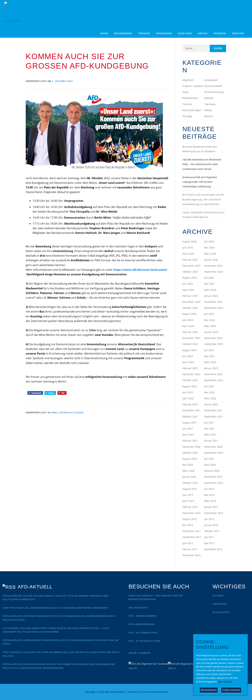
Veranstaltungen (71, 412)
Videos (208, 110)
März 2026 (210, 253)
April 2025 (188, 289)
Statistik (208, 98)
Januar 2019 (211, 506)
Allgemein (188, 80)
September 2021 (213, 416)
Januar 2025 (211, 295)
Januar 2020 (189, 476)
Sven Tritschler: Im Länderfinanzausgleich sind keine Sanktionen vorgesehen (55, 607)
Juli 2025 (209, 277)
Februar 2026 (190, 259)
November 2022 (213, 374)
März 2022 (210, 398)
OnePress (133, 691)
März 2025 (210, 289)
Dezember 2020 (191, 446)
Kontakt (238, 33)
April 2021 (188, 434)
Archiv (203, 33)
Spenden (220, 33)
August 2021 (189, 422)
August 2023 (189, 350)
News (54, 412)
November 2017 (191, 531)
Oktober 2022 (190, 380)
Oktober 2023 (190, 344)
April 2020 (210, 464)
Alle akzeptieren (209, 689)
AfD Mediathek (138, 607)
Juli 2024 (209, 313)
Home (104, 33)
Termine (144, 33)
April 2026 (188, 253)
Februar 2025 (190, 295)
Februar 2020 (211, 470)
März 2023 (210, 362)
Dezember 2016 (213, 549)
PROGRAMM (164, 33)
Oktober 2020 (190, 452)
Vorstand (185, 33)
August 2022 (189, 386)
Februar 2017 (190, 549)
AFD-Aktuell (35, 586)
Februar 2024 (190, 332)
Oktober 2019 (190, 482)
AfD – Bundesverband (143, 615)
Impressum (220, 603)
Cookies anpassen (231, 689)
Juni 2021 (187, 428)
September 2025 (213, 271)
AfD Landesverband (141, 624)
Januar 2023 (211, 368)
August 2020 (189, 458)
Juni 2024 (187, 320)
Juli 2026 (209, 241)
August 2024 (189, 313)
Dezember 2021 (191, 410)
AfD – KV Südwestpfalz (143, 632)
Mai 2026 (209, 247)
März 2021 (210, 434)
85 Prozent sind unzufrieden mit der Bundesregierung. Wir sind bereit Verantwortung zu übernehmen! (203, 199)
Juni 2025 (187, 283)
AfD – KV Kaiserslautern (144, 640)
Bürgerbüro (123, 33)
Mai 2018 (187, 525)
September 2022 (213, 380)
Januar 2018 (211, 525)
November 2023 (213, 338)
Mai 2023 (209, 356)
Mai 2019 (209, 494)
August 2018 (189, 519)
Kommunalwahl (213, 86)
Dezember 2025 (191, 265)
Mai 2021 (209, 428)
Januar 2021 (211, 440)
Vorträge (187, 116)
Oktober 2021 (190, 416)
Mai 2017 (209, 543)
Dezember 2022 (191, 374)
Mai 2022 (209, 392)
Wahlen (208, 116)
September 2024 (213, 307)
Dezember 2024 (191, 301)
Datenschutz (221, 612)
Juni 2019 (187, 494)
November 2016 (191, 555)
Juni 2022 (187, 392)
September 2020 (213, 452)
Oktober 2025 (190, 271)
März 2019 (210, 500)
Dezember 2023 (191, 338)
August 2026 (189, 241)
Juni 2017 (187, 543)
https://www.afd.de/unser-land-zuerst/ (140, 270)
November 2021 (213, 410)
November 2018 (191, 513)
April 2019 (188, 500)
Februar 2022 (190, 404)
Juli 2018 (209, 519)
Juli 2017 (209, 537)
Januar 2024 (211, 332)
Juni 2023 (187, 356)
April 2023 (188, 362)
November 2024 (213, 301)
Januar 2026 (211, 259)
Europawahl (211, 80)
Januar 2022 (211, 404)
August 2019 (189, 488)
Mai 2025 (209, 283)
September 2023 (213, 344)
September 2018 (213, 513)
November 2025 (213, 265)
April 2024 (188, 326)
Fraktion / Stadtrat (192, 86)
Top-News (210, 104)
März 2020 (188, 470)
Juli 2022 (209, 386)
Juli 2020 (209, 458)
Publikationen (190, 98)
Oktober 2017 (212, 531)
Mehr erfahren (225, 681)
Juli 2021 (209, 422)
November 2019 (213, 476)
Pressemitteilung (214, 92)
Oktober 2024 (190, 307)
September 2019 (213, 482)
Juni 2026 (187, 247)
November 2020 (213, 446)
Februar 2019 (190, 506)
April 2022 (188, 398)
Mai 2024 (209, 320)
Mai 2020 (187, 464)
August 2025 (189, 277)
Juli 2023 (209, 350)
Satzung (218, 595)
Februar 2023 (190, 368)
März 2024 (210, 326)
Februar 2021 (190, 440)
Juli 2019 (209, 488)
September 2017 (191, 537)
